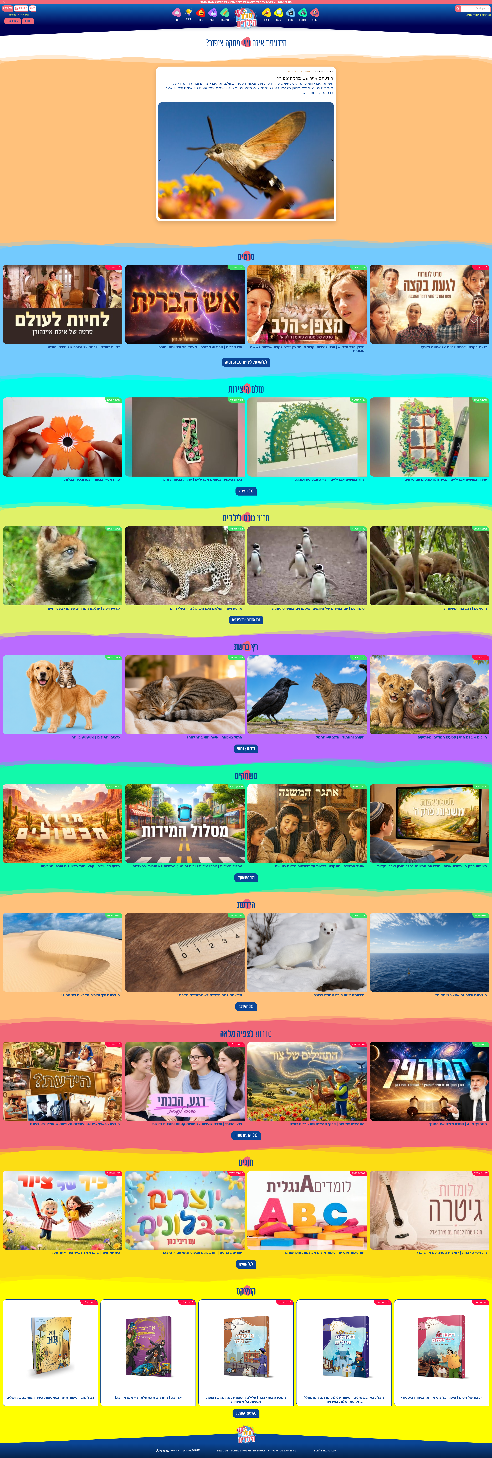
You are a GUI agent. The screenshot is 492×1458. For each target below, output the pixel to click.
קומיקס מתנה (12, 21)
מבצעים (27, 21)
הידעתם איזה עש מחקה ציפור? (298, 71)
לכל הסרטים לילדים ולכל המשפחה (246, 362)
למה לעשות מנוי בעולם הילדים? (478, 15)
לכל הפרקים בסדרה (246, 1135)
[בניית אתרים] (196, 1450)
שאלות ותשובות (222, 1450)
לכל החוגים (246, 1264)
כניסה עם (23, 8)
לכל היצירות (246, 491)
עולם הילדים (328, 71)
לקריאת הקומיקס (246, 1413)
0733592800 (273, 1450)
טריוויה (188, 19)
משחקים (302, 20)
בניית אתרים (187, 1450)
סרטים (290, 20)
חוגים (266, 20)
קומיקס (278, 20)
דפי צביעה (225, 19)
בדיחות (200, 20)
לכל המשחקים (246, 877)
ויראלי (212, 20)
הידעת (317, 71)
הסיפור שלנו (24, 14)
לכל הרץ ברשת (246, 748)
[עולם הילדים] (245, 17)
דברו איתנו (13, 14)
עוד (176, 19)
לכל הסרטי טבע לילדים (246, 620)
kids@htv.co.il (259, 1450)
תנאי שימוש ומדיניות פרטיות (241, 1450)
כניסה (32, 8)
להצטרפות (7, 8)
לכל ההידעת (246, 1006)
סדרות (314, 20)
